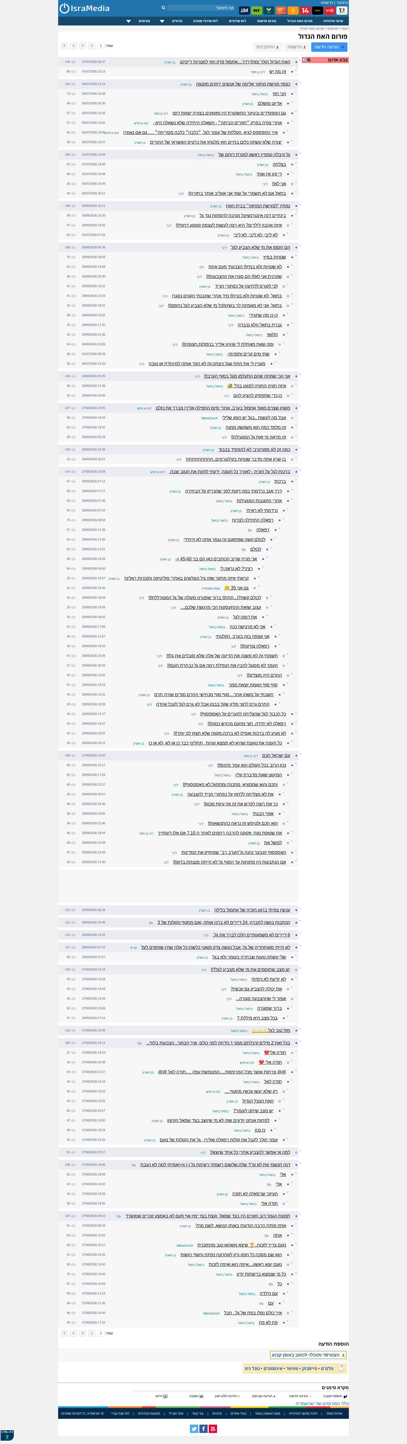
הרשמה (327, 2)
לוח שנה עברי (120, 1413)
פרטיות (217, 1413)
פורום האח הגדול (299, 21)
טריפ (133, 947)
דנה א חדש (141, 123)
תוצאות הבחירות (149, 1413)
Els (250, 530)
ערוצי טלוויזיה (333, 21)
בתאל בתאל (260, 94)
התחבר (342, 2)
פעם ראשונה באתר (267, 1413)
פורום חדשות (266, 21)
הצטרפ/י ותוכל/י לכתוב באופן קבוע (306, 1355)
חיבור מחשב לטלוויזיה (303, 1413)
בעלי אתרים (238, 1413)
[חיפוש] (163, 7)
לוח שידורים (237, 21)
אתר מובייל (176, 1413)
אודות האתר (334, 1413)
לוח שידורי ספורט (205, 21)
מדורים (177, 21)
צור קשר (198, 1413)
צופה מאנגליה (211, 588)
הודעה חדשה (327, 47)
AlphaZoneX (209, 418)
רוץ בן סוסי (258, 72)
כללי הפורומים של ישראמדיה (322, 1403)
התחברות (265, 47)
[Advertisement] (327, 156)
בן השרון (170, 62)
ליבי (265, 184)
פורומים (144, 21)
